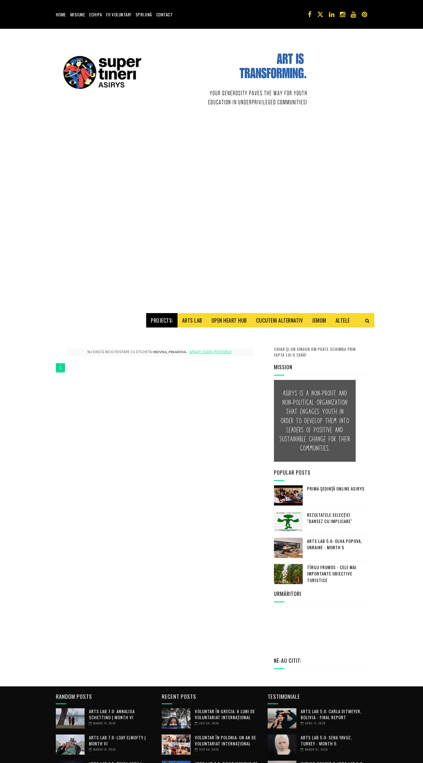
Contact (164, 14)
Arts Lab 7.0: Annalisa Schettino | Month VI (112, 714)
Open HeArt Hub (229, 320)
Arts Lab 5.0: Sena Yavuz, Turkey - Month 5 (326, 740)
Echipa (95, 14)
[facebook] (310, 14)
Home (61, 14)
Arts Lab (192, 320)
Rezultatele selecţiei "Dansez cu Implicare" (329, 518)
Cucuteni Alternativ (279, 320)
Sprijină (144, 14)
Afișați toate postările (210, 352)
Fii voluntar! (118, 14)
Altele (343, 320)
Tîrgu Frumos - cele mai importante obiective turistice (332, 573)
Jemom (319, 320)
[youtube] (353, 14)
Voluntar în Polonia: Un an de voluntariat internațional (225, 740)
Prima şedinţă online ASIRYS (336, 488)
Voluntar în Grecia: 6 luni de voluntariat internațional (225, 714)
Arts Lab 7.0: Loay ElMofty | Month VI (117, 740)
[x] (320, 14)
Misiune (77, 14)
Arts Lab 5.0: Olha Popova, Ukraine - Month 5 (334, 544)
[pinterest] (364, 14)
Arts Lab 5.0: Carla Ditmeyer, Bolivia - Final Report (331, 714)
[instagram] (342, 14)
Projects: (162, 320)
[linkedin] (331, 14)
